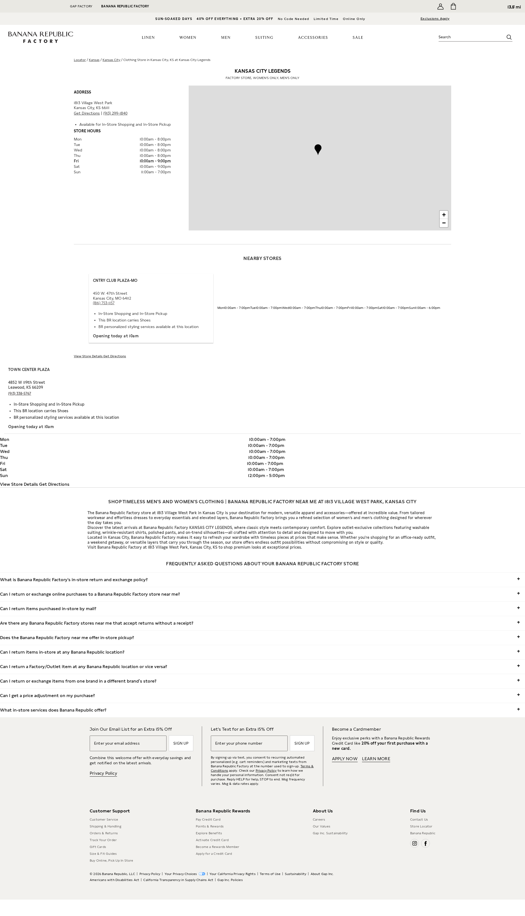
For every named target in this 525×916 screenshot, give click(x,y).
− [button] (444, 223)
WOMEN (188, 38)
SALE (358, 38)
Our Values (321, 826)
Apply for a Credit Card (214, 854)
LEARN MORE (376, 758)
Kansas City (111, 60)
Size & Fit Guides (103, 854)
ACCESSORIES (313, 38)
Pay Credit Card (208, 819)
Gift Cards (98, 847)
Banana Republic (422, 833)
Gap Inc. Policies (230, 880)
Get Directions (87, 113)
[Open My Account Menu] (440, 6)
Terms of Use (270, 874)
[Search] (509, 37)
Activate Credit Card (212, 840)
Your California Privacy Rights (232, 874)
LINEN (148, 38)
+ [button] (444, 214)
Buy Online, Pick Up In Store (111, 860)
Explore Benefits (209, 833)
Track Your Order (103, 840)
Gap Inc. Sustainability (330, 833)
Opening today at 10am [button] (116, 336)
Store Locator (421, 826)
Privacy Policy (103, 773)
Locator (80, 60)
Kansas (94, 60)
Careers (319, 819)
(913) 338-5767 (19, 393)
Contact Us (419, 819)
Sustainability (296, 874)
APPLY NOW (345, 758)
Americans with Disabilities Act (114, 880)
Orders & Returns (104, 833)
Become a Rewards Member (218, 847)
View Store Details (88, 356)
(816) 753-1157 (104, 303)
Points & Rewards (210, 826)
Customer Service (104, 819)
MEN (226, 38)
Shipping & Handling (105, 826)
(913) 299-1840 (115, 113)
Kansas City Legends (262, 74)
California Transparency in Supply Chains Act (178, 880)
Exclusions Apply (435, 19)
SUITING (264, 38)
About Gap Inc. (322, 874)
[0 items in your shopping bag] (453, 6)
